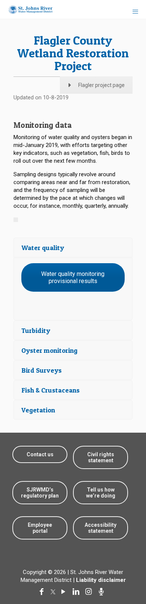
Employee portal (40, 528)
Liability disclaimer (101, 580)
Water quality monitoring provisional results (72, 277)
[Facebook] (43, 591)
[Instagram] (90, 591)
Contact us (40, 454)
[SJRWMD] (27, 9)
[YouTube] (65, 591)
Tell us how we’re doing (100, 493)
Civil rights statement (100, 457)
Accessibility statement (100, 528)
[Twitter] (54, 591)
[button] (128, 575)
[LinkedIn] (77, 591)
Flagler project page (101, 85)
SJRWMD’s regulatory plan (40, 493)
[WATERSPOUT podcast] (103, 591)
